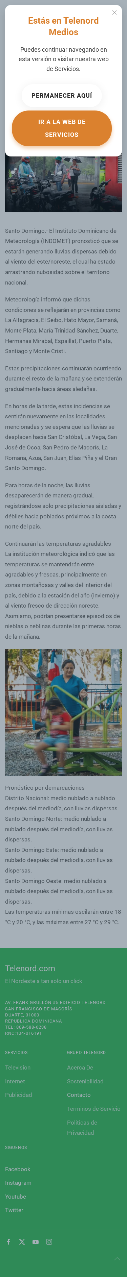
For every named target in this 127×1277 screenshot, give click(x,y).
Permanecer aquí (61, 95)
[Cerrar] (114, 12)
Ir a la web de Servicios (62, 128)
